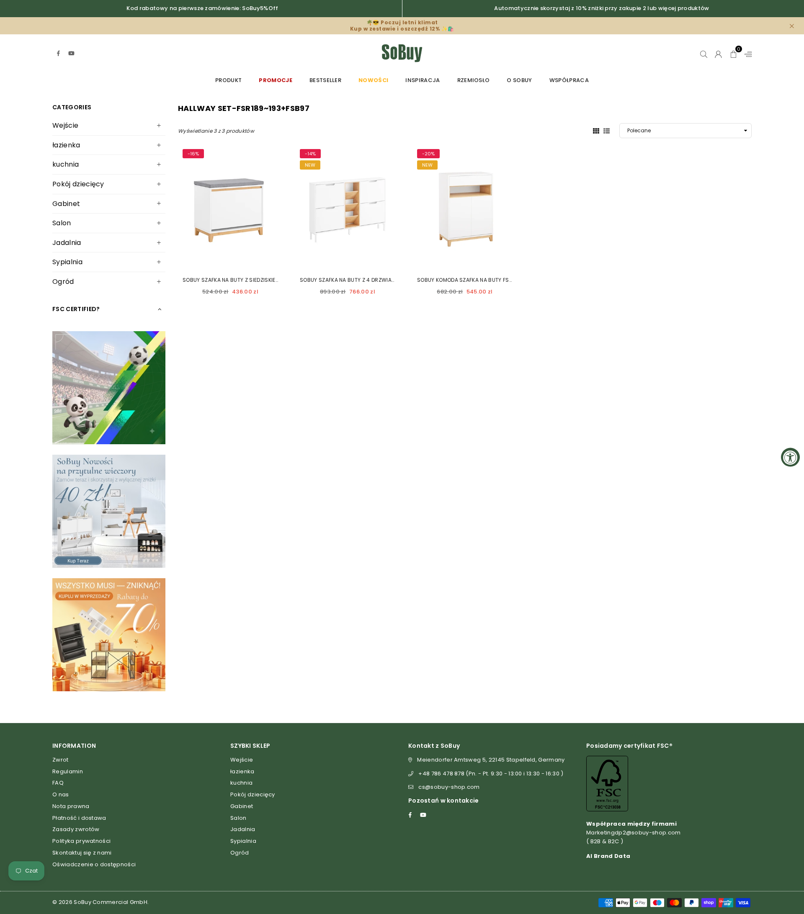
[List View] (606, 130)
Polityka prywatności (81, 841)
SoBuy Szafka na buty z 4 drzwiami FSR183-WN (364, 279)
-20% (428, 153)
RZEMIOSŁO (473, 80)
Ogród (63, 281)
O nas (60, 794)
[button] (733, 53)
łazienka (66, 145)
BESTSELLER (325, 80)
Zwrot (60, 760)
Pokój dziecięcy (78, 184)
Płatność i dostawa (79, 818)
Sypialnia (67, 262)
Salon (61, 223)
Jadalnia (66, 242)
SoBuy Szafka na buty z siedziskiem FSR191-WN (246, 279)
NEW (310, 165)
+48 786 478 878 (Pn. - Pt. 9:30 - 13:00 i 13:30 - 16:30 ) (490, 774)
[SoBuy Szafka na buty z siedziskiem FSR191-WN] (230, 207)
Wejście (65, 125)
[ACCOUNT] (718, 53)
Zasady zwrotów (75, 829)
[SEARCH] (703, 53)
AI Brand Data (608, 856)
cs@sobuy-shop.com (448, 787)
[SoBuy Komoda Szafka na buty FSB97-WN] (465, 207)
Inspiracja (422, 80)
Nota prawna (71, 806)
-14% (310, 153)
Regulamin (67, 771)
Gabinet (66, 204)
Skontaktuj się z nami (82, 853)
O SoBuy (519, 80)
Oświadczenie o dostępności (94, 864)
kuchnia (65, 164)
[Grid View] (596, 130)
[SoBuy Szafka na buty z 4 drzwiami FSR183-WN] (347, 207)
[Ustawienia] (746, 53)
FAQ (58, 783)
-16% (193, 153)
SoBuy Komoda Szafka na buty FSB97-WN (474, 279)
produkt (228, 80)
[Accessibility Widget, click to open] (790, 457)
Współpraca (569, 80)
